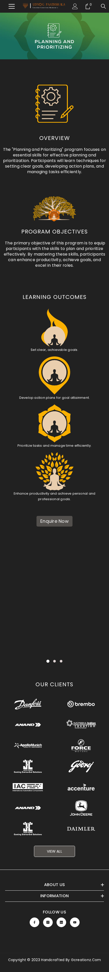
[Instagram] (48, 922)
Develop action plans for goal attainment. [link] (54, 397)
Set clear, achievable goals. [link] (54, 349)
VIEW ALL (54, 851)
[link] (54, 36)
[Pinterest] (61, 922)
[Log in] (75, 6)
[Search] (103, 6)
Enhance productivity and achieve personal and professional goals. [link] (55, 496)
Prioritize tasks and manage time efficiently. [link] (54, 445)
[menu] (9, 6)
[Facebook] (34, 922)
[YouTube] (75, 922)
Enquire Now (54, 521)
